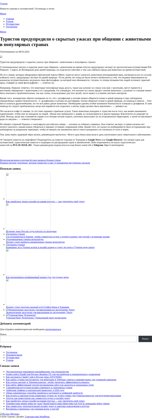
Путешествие (12, 24)
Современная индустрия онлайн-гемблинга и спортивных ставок (39, 387)
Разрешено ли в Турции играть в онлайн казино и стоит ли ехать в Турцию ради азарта (50, 247)
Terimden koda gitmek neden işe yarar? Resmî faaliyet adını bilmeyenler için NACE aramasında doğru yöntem (58, 403)
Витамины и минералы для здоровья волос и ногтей (32, 409)
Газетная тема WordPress (37, 416)
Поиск (3, 334)
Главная (10, 18)
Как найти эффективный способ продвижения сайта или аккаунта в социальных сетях (50, 385)
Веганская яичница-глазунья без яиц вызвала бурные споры (30, 160)
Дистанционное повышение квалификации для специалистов (37, 371)
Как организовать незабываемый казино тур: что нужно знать (37, 277)
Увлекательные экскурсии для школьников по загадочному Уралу (39, 312)
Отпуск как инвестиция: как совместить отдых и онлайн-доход (38, 398)
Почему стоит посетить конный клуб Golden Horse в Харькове (37, 307)
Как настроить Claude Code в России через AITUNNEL (34, 377)
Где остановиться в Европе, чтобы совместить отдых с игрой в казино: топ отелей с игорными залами (58, 236)
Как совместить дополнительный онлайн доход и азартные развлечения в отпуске (47, 406)
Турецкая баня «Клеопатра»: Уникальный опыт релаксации (36, 317)
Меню (3, 13)
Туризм (3, 3)
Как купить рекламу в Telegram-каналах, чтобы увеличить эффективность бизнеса (47, 382)
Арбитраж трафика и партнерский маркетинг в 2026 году (35, 390)
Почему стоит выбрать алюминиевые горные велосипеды (35, 242)
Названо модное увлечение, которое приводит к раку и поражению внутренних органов (45, 163)
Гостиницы (11, 26)
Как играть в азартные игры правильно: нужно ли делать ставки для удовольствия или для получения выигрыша (63, 395)
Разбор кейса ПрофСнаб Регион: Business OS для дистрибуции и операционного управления (53, 374)
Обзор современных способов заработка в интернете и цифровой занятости (44, 393)
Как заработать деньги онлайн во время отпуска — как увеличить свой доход (45, 201)
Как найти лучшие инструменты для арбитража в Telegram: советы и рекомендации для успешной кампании (61, 379)
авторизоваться (53, 329)
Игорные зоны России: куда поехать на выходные (31, 231)
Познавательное (14, 355)
